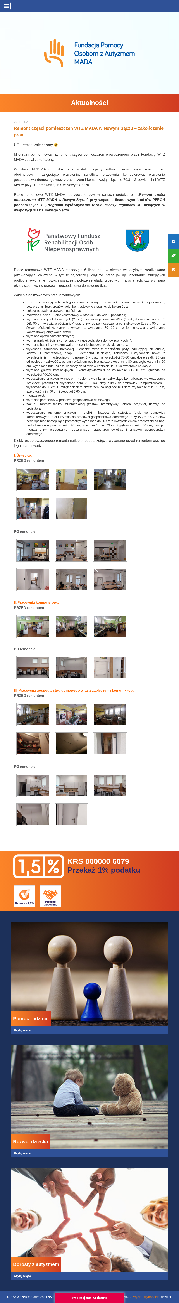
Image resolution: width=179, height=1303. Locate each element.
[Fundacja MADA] (89, 53)
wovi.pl (166, 1297)
